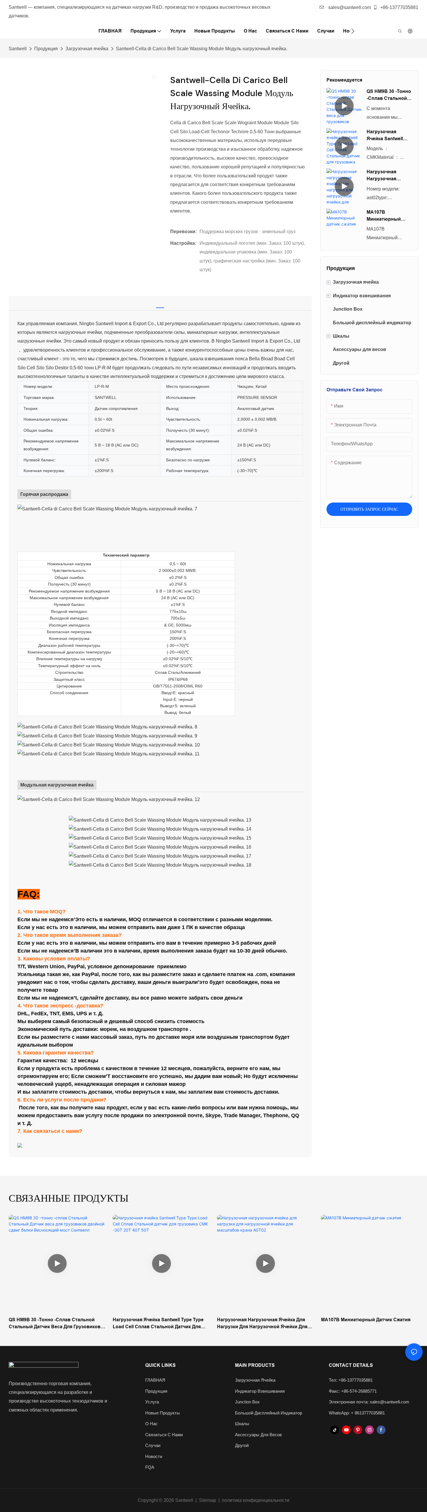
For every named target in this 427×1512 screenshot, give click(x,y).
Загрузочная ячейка (86, 48)
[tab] (160, 302)
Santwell (18, 48)
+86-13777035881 (398, 7)
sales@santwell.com (349, 7)
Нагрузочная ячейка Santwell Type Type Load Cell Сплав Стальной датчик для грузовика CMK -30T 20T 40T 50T (389, 135)
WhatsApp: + (342, 1412)
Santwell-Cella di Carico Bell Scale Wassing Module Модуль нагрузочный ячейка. (201, 48)
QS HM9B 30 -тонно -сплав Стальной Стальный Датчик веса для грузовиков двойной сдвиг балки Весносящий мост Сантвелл (389, 95)
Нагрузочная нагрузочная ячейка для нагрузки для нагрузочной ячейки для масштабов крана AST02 (387, 175)
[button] (352, 31)
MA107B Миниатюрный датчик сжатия (384, 216)
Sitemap (207, 1500)
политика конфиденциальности (255, 1500)
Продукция (46, 48)
